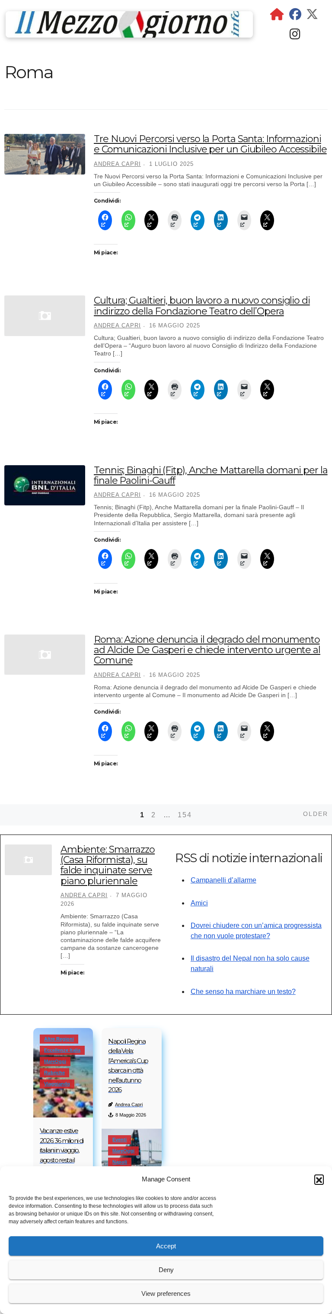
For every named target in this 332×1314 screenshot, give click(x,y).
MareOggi (55, 1061)
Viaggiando (57, 1083)
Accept (166, 1246)
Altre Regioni (59, 1038)
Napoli (119, 1162)
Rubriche (54, 1072)
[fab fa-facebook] (295, 16)
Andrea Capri (117, 164)
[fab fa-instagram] (295, 36)
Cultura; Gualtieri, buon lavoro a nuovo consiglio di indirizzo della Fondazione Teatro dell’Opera (202, 306)
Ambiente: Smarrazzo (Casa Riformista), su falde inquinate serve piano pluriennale (108, 865)
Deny (166, 1269)
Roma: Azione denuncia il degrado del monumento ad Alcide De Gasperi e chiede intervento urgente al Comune (207, 650)
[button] (319, 1179)
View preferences (166, 1293)
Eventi (119, 1139)
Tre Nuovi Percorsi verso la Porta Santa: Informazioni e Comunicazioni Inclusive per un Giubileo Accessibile (210, 144)
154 (185, 815)
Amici (199, 903)
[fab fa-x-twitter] (312, 16)
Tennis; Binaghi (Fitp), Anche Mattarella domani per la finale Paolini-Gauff (211, 475)
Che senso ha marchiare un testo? (243, 991)
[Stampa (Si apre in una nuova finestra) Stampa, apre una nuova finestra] (175, 220)
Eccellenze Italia (62, 1050)
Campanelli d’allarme (223, 880)
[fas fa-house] (277, 16)
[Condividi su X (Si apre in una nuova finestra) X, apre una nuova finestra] (151, 220)
